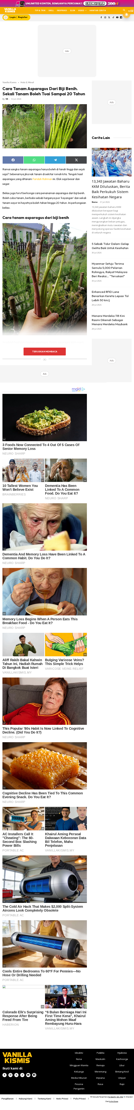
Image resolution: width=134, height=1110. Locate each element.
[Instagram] (105, 18)
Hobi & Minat (27, 82)
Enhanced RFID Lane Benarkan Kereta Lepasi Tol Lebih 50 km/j (110, 296)
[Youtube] (117, 18)
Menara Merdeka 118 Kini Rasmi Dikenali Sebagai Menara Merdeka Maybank (110, 320)
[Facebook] (101, 18)
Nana (95, 202)
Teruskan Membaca (44, 351)
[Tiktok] (113, 18)
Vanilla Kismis (9, 82)
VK (7, 99)
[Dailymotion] (121, 18)
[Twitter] (109, 18)
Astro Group (113, 1101)
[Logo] (10, 10)
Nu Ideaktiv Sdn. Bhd (115, 1097)
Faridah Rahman (42, 179)
